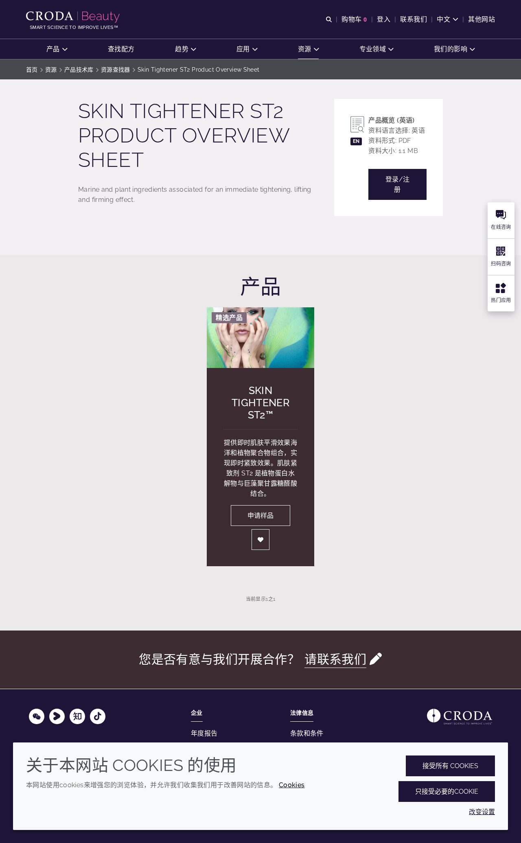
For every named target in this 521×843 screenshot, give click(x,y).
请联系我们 (335, 659)
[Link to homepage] (459, 717)
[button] (56, 49)
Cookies (292, 785)
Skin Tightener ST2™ (260, 402)
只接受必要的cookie (446, 791)
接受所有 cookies (450, 766)
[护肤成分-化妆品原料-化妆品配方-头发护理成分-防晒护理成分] (74, 17)
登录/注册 (397, 184)
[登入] (260, 539)
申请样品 (260, 515)
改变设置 (482, 812)
